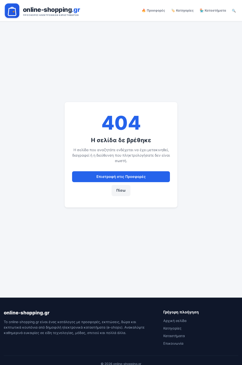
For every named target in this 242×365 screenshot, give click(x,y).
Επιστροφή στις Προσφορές (121, 176)
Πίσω (121, 190)
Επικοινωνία (173, 343)
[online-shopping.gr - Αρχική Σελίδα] (53, 10)
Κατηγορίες (172, 328)
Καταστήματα (174, 336)
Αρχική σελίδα (174, 321)
